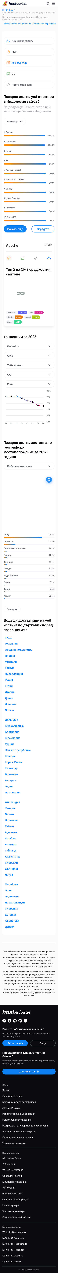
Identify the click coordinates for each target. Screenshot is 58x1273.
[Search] (48, 3)
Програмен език (21, 84)
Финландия (12, 802)
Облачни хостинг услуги (15, 1199)
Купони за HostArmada (14, 1243)
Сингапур (11, 768)
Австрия (10, 780)
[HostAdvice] (14, 3)
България (11, 868)
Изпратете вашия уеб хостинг (18, 1113)
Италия (7, 596)
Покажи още (15, 229)
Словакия (11, 862)
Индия (9, 786)
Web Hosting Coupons (14, 1231)
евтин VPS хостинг (12, 1193)
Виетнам (10, 844)
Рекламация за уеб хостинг (17, 1119)
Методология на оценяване (17, 23)
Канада (7, 568)
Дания (9, 698)
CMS (14, 51)
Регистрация (15, 1043)
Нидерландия (11, 575)
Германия (9, 541)
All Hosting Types (11, 1158)
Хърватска (12, 920)
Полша (9, 710)
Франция (8, 562)
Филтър (12, 121)
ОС (13, 73)
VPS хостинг (8, 1187)
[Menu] (53, 3)
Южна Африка (14, 725)
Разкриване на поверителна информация (25, 1125)
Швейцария (12, 738)
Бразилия (11, 774)
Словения (11, 908)
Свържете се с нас (12, 1096)
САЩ (6, 534)
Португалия (13, 792)
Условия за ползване (13, 1143)
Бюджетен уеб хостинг (14, 1181)
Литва (9, 874)
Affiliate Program (11, 1107)
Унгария (10, 808)
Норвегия (11, 820)
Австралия (12, 731)
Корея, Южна (13, 762)
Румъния (11, 832)
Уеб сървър (19, 62)
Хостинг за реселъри (13, 1211)
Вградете (43, 229)
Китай (7, 589)
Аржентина (12, 856)
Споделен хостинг (12, 1175)
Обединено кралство (15, 548)
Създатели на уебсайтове (16, 1217)
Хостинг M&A (27, 1071)
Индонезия (12, 896)
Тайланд (10, 850)
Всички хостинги (22, 41)
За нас (6, 1090)
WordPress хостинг (12, 1169)
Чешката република (18, 750)
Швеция (10, 756)
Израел (9, 926)
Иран (8, 890)
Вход (43, 1043)
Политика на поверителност (17, 1137)
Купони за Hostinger (13, 1249)
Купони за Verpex (11, 1261)
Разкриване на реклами (44, 23)
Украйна (10, 838)
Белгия (9, 814)
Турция (9, 744)
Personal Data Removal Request (18, 1131)
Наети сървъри (10, 1205)
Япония (7, 555)
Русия (7, 582)
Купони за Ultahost (12, 1255)
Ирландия (11, 719)
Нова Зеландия (15, 902)
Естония (10, 914)
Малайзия (11, 884)
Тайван (9, 826)
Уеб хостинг (8, 1164)
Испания (10, 704)
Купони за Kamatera (13, 1237)
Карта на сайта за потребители (19, 1101)
